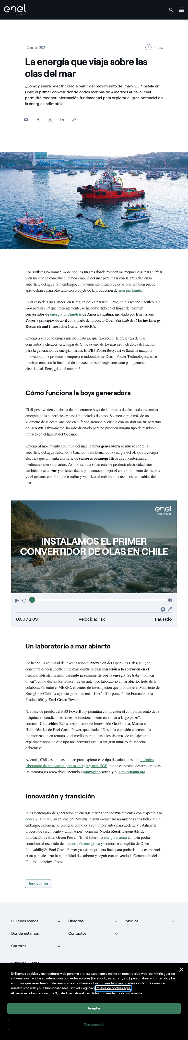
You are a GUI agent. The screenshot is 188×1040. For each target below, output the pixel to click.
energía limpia (130, 290)
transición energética (84, 843)
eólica (30, 818)
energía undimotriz (66, 314)
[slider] (32, 600)
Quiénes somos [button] (24, 921)
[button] (26, 119)
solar (45, 818)
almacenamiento (131, 772)
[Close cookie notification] (181, 970)
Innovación (38, 883)
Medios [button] (132, 921)
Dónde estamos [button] (25, 933)
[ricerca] (171, 9)
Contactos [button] (77, 933)
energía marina (115, 837)
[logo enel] (15, 9)
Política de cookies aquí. (113, 988)
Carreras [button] (18, 946)
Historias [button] (75, 921)
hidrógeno (92, 772)
